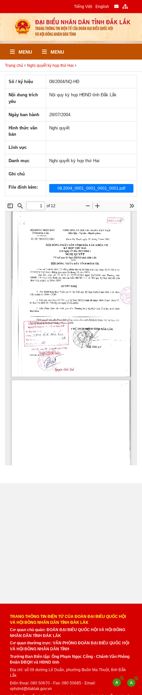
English (102, 6)
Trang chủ (14, 65)
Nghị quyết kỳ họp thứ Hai (50, 65)
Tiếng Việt (83, 6)
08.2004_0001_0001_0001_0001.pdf (91, 188)
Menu (24, 52)
